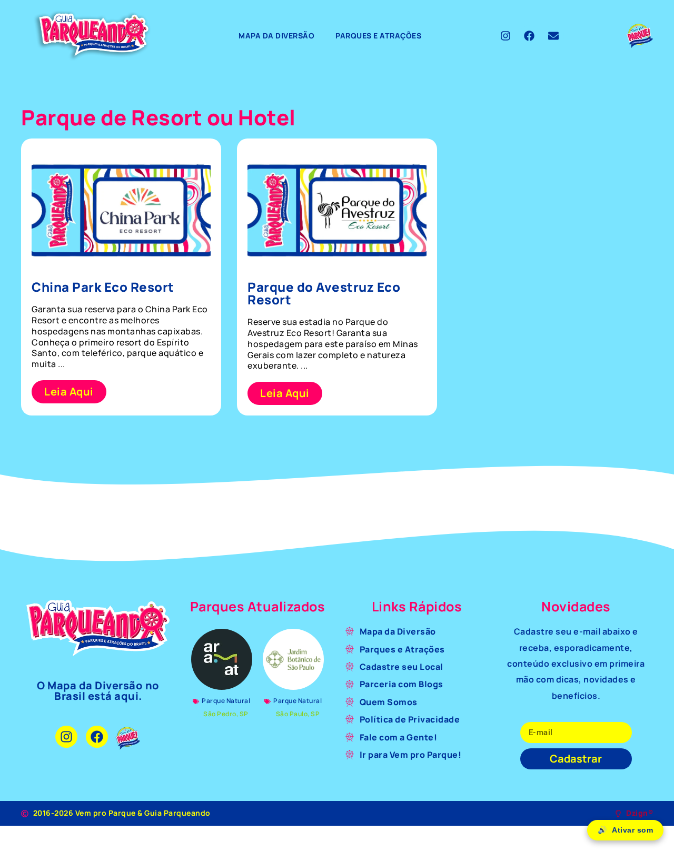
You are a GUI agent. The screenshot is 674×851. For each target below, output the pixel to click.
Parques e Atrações (378, 36)
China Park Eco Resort (103, 286)
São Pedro (219, 713)
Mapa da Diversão (276, 36)
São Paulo (292, 713)
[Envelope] (553, 35)
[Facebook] (529, 35)
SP (244, 713)
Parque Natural (226, 700)
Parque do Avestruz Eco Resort (323, 293)
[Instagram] (505, 35)
